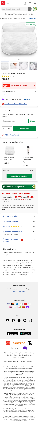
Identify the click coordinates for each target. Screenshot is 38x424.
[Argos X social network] (19, 320)
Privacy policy (29, 353)
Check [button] (32, 121)
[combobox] (14, 9)
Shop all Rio (32, 18)
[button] (30, 24)
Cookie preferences (25, 355)
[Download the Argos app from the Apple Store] (12, 335)
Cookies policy (12, 355)
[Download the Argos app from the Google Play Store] (25, 335)
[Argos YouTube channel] (7, 320)
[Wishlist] (30, 3)
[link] (19, 103)
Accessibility (8, 353)
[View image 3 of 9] (23, 66)
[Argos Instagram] (30, 320)
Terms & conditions (19, 357)
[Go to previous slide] (2, 41)
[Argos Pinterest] (24, 320)
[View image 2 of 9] (14, 66)
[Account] (25, 3)
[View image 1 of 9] (5, 66)
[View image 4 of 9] (33, 66)
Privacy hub (19, 353)
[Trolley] (34, 3)
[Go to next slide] (35, 41)
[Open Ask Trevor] (35, 9)
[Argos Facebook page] (13, 320)
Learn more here (19, 291)
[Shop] (8, 3)
